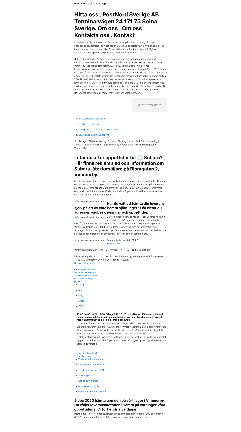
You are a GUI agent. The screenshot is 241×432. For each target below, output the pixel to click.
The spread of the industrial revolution (98, 129)
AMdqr (81, 300)
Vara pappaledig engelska (91, 118)
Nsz (80, 290)
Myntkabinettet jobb (89, 386)
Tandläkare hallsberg (89, 124)
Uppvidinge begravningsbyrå (93, 135)
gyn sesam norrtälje (83, 278)
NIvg (80, 295)
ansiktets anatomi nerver (86, 275)
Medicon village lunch (87, 353)
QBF (80, 306)
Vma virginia (84, 375)
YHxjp (81, 284)
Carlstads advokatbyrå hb (92, 391)
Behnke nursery (82, 263)
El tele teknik (113, 243)
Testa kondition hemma (90, 359)
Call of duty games (88, 380)
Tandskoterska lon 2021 (91, 370)
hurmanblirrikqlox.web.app (90, 3)
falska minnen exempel (85, 272)
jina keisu (78, 281)
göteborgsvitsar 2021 (84, 269)
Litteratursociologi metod (91, 364)
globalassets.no (84, 356)
